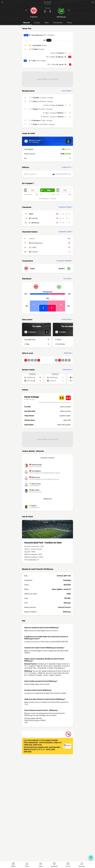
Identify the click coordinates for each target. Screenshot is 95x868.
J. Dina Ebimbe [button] (36, 45)
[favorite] (92, 2)
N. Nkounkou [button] (36, 120)
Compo (37, 22)
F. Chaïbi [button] (34, 124)
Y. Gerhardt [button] (59, 53)
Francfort (34, 218)
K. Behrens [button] (59, 57)
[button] (31, 190)
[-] (91, 857)
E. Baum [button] (34, 101)
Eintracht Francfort (47, 458)
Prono (69, 22)
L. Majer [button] (27, 344)
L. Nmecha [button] (59, 117)
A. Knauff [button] (58, 339)
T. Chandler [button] (35, 98)
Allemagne (67, 603)
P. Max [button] (34, 61)
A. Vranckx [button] (59, 105)
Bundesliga (67, 580)
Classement (57, 22)
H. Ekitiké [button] (35, 49)
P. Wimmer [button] (60, 113)
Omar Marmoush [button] (37, 35)
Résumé (26, 22)
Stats (46, 22)
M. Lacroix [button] (59, 64)
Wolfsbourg (35, 223)
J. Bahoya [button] (35, 109)
